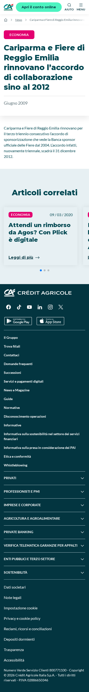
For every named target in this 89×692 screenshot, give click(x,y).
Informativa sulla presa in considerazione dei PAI (39, 448)
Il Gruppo (11, 337)
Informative (12, 425)
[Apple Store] (50, 321)
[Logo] (8, 7)
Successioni (12, 373)
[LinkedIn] (40, 307)
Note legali (12, 597)
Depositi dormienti (19, 639)
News (18, 20)
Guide (8, 399)
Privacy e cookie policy (22, 618)
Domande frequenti (18, 364)
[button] (41, 270)
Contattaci (11, 355)
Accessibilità (14, 660)
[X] (61, 307)
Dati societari (15, 587)
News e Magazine (16, 390)
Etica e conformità (17, 456)
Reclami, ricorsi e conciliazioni (28, 628)
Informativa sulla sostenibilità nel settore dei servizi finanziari (42, 436)
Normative (12, 408)
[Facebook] (8, 307)
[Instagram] (50, 307)
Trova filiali (12, 346)
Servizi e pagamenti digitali (23, 381)
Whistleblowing (15, 465)
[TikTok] (19, 307)
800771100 (57, 670)
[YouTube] (29, 307)
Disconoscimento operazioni (25, 416)
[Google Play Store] (18, 321)
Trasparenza (14, 649)
